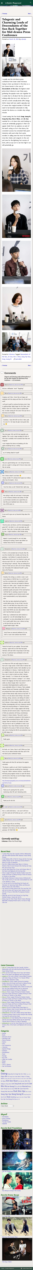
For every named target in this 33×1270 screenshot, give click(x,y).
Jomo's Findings (6, 1118)
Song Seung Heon (27, 1094)
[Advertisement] (13, 934)
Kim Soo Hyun (12, 1081)
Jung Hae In (10, 1078)
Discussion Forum (6, 1036)
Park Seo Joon (9, 1091)
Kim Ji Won (17, 357)
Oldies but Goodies (7, 1059)
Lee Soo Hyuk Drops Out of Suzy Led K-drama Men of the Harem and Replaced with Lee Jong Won (16, 1024)
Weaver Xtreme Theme (27, 1268)
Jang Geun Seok (13, 1076)
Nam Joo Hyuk (10, 1088)
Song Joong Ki (6, 359)
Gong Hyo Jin (11, 1074)
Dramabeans (5, 1116)
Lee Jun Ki (25, 1084)
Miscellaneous (5, 1052)
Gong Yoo (17, 1074)
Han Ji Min (29, 1074)
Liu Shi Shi (19, 1086)
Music (3, 1054)
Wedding (13, 1097)
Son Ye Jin (3, 1097)
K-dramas (12, 354)
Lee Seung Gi (11, 1086)
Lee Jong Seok (16, 1084)
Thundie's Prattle (6, 1122)
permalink (18, 359)
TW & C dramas (6, 1064)
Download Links (6, 1038)
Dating (4, 1073)
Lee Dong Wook (7, 1083)
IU (8, 1076)
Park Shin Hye (19, 1091)
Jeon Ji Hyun (21, 1076)
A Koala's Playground (13, 3)
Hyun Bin (4, 1076)
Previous (4, 13)
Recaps (4, 1061)
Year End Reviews (6, 1066)
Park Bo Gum (19, 1088)
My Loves (4, 1057)
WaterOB (4, 1123)
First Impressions (6, 1045)
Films (3, 1043)
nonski (6, 807)
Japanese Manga (6, 1049)
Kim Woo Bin (21, 1081)
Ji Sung (5, 1078)
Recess (3, 1062)
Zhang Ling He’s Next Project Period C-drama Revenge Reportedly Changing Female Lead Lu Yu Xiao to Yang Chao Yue (16, 900)
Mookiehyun (5, 1120)
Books (3, 1035)
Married (25, 1086)
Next (30, 13)
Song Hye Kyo (25, 357)
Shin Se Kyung (28, 1091)
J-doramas (4, 1047)
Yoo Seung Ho (10, 1099)
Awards (4, 1033)
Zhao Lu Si (17, 1099)
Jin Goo (10, 357)
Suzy (8, 1097)
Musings (4, 1056)
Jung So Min (15, 1078)
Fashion (4, 1042)
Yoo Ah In (22, 1097)
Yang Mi (18, 1097)
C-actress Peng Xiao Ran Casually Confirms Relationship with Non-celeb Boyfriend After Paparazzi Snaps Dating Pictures (16, 855)
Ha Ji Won (23, 1074)
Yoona (25, 1097)
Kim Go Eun (20, 1078)
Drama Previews (6, 1040)
